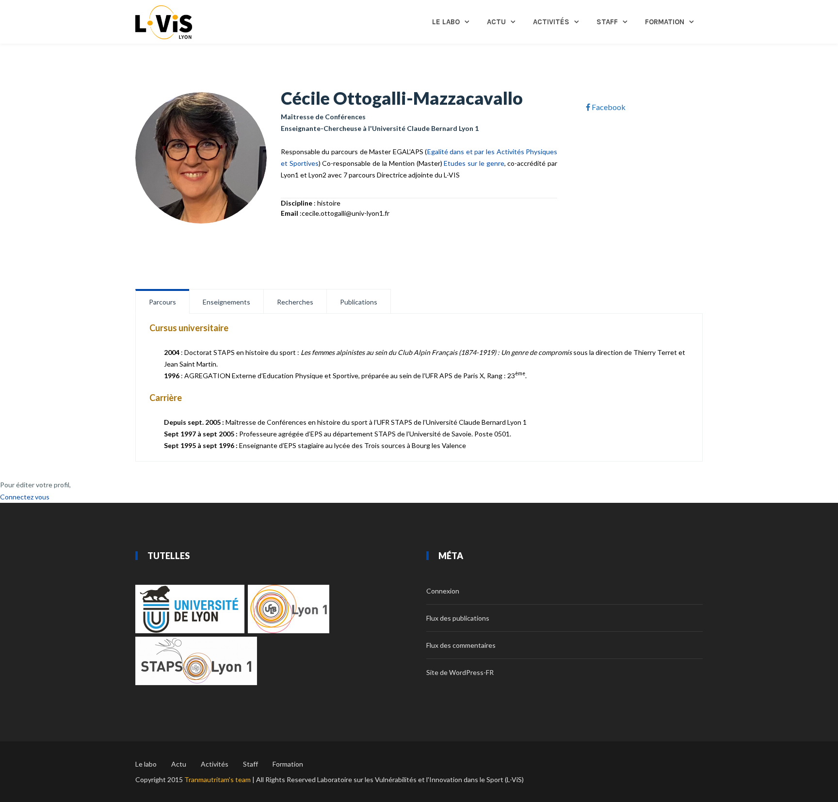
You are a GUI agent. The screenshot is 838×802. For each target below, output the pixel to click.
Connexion (442, 591)
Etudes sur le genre (474, 163)
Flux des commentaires (461, 645)
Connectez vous (24, 497)
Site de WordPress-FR (460, 672)
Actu (496, 21)
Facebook (608, 107)
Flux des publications (457, 618)
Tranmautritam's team (217, 779)
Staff (607, 21)
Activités (551, 21)
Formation (664, 21)
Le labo (446, 21)
